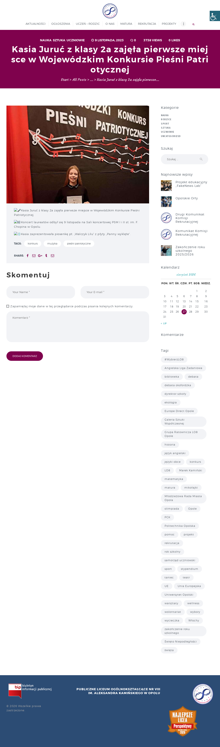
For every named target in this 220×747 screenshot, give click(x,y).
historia (170, 444)
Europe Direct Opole (179, 411)
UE (167, 586)
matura (170, 487)
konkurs (33, 243)
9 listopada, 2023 (109, 40)
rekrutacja (172, 543)
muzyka (52, 243)
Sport (165, 123)
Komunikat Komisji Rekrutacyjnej (192, 232)
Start (65, 79)
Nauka (46, 40)
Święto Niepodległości (181, 641)
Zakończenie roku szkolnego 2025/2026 (190, 250)
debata (193, 376)
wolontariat (173, 611)
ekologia (171, 402)
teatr (186, 577)
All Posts (79, 80)
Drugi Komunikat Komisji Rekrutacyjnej (190, 217)
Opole (192, 508)
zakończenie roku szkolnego (177, 631)
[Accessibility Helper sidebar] (215, 16)
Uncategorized (171, 136)
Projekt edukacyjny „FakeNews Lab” (191, 184)
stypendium (189, 568)
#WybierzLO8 (174, 359)
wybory (195, 611)
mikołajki (191, 487)
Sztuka (59, 40)
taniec (169, 577)
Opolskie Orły (187, 198)
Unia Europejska (189, 586)
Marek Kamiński (190, 470)
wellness (193, 603)
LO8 (167, 470)
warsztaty (171, 603)
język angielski (175, 453)
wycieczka (172, 620)
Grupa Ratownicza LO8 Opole (181, 434)
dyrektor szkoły (175, 393)
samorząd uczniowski (180, 560)
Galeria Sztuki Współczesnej (175, 421)
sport (168, 568)
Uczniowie (76, 40)
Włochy (193, 620)
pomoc (170, 534)
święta (169, 650)
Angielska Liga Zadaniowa (183, 368)
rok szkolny (172, 551)
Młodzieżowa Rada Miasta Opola (183, 498)
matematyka (174, 479)
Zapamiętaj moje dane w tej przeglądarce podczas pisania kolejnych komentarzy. (71, 306)
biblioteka (172, 376)
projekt (189, 534)
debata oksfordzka (178, 385)
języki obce (173, 461)
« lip (164, 323)
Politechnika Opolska (180, 525)
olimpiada (172, 508)
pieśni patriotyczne (79, 243)
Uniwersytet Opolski (179, 594)
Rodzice (166, 119)
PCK (167, 517)
